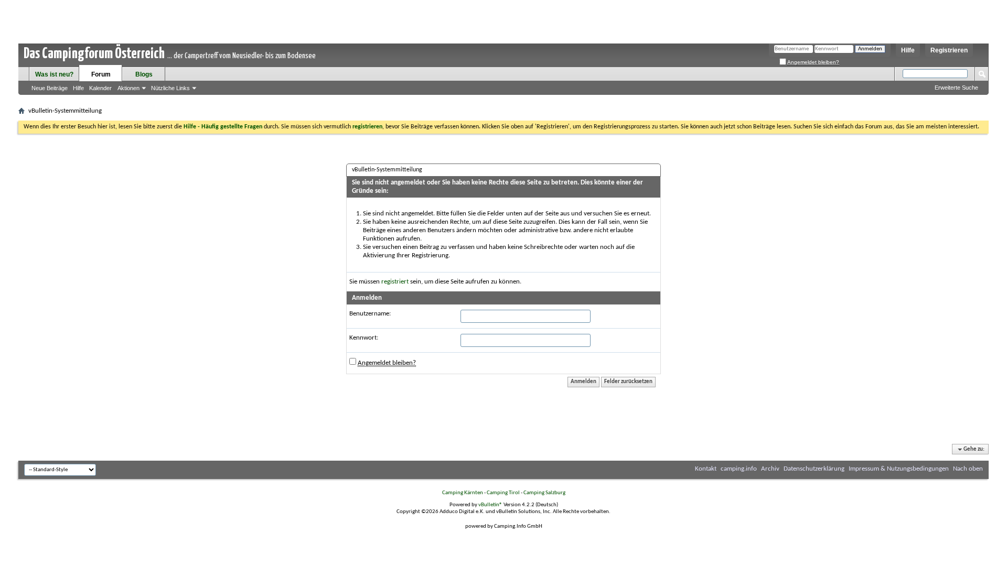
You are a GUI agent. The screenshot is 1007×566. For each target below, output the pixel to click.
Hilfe (908, 50)
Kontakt (705, 468)
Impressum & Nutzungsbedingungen (899, 468)
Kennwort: (363, 337)
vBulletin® (490, 505)
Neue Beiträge (49, 88)
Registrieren (949, 50)
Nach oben (968, 468)
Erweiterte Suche (956, 87)
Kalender (100, 88)
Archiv (770, 468)
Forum (101, 74)
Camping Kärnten (462, 493)
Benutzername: (370, 313)
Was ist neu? (54, 74)
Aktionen (128, 88)
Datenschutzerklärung (814, 468)
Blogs (144, 74)
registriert (395, 281)
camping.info (739, 468)
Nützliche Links (170, 88)
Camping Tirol (503, 493)
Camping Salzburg (544, 493)
